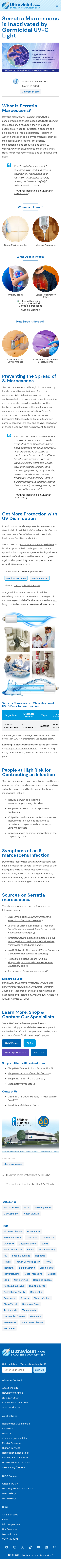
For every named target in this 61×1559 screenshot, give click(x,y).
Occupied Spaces (42, 1279)
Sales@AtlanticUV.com (27, 1105)
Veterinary (35, 1316)
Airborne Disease (13, 1231)
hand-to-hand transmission (18, 391)
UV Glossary (9, 1498)
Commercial (48, 1237)
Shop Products (11, 1407)
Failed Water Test (13, 1249)
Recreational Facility (14, 1292)
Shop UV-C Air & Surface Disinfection (29, 1073)
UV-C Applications (15, 1052)
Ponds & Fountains (14, 1285)
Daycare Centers (28, 1243)
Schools (24, 1298)
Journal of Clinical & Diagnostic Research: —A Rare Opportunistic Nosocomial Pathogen (32, 929)
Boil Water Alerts (13, 1237)
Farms (30, 1249)
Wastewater (10, 1322)
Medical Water (40, 578)
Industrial (9, 1267)
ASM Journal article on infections (32, 496)
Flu (5, 1255)
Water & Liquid (31, 1213)
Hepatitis (40, 1255)
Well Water (9, 1328)
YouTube (39, 1052)
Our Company (11, 1213)
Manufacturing (12, 1273)
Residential (36, 1292)
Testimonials (10, 1310)
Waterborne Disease (32, 1322)
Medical (52, 1273)
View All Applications (13, 1467)
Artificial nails (23, 395)
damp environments (35, 136)
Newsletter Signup (12, 1392)
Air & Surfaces (11, 1207)
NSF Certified (21, 1279)
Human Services (11, 1447)
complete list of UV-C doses (21, 748)
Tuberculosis (29, 1310)
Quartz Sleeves (37, 1285)
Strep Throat (10, 1304)
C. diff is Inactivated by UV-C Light (28, 1175)
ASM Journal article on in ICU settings (33, 192)
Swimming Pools (30, 1304)
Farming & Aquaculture (15, 1457)
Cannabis (32, 1237)
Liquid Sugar (46, 1267)
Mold (6, 1279)
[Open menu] (57, 5)
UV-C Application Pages (27, 585)
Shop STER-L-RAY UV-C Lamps (27, 1078)
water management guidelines (38, 544)
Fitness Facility (47, 1249)
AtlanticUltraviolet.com (16, 564)
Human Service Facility (28, 1261)
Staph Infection (42, 1298)
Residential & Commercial (16, 1423)
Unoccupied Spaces (14, 1316)
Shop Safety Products (21, 1083)
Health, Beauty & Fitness (16, 1462)
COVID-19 (9, 1243)
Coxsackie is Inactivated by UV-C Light (30, 1184)
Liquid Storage (27, 1267)
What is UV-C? (10, 1483)
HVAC (48, 1261)
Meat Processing (33, 1273)
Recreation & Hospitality (15, 1452)
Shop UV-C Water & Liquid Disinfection (30, 1068)
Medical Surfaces (16, 578)
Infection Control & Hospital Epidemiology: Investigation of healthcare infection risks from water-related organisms (31, 941)
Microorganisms (31, 91)
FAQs (30, 1043)
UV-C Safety (9, 1493)
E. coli (45, 1243)
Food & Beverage (21, 1255)
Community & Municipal (15, 1438)
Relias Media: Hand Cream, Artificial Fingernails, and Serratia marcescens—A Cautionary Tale (30, 962)
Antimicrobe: (27, 970)
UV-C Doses (11, 1043)
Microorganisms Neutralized (17, 1488)
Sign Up (39, 1369)
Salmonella (9, 1298)
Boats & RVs (33, 1231)
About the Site (10, 1387)
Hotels (7, 1261)
